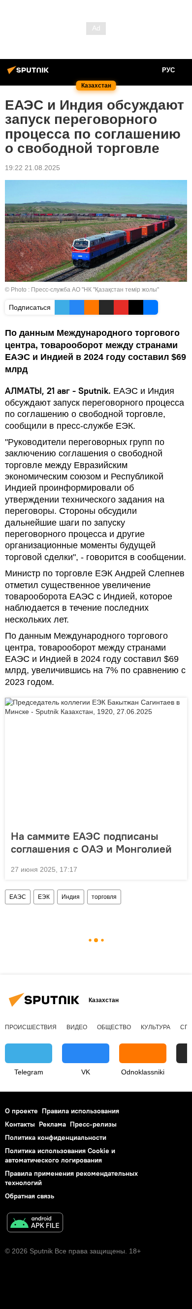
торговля (104, 896)
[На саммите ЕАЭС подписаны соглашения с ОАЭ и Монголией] (96, 761)
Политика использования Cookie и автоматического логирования (60, 1155)
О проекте (21, 1110)
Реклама (52, 1124)
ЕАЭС (17, 896)
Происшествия (31, 1027)
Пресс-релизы (93, 1124)
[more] (176, 868)
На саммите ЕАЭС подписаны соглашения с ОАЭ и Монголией (91, 842)
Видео (76, 1027)
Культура (155, 1027)
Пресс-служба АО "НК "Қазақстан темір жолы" (95, 289)
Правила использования (80, 1110)
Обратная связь (29, 1195)
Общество (114, 1027)
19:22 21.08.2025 (32, 168)
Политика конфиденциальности (55, 1137)
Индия (71, 896)
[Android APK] (34, 1224)
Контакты (20, 1124)
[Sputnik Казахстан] (29, 74)
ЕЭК (44, 896)
